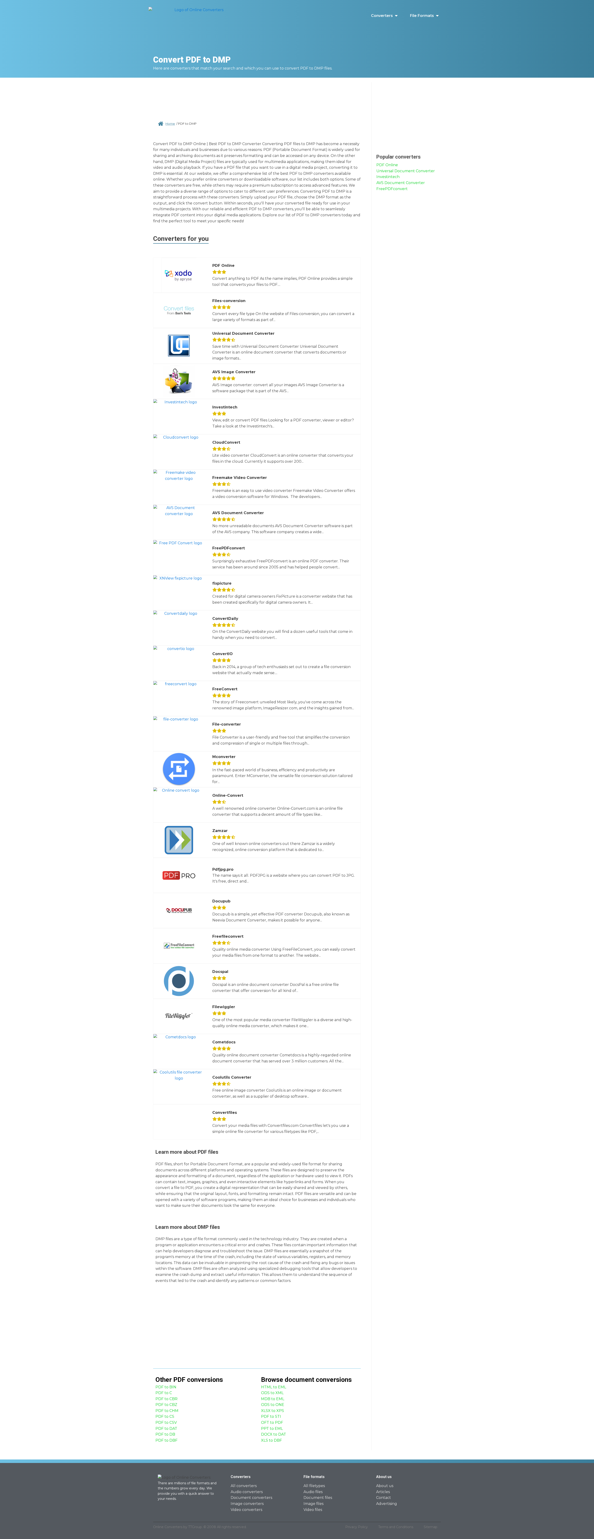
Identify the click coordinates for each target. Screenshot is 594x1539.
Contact (383, 1497)
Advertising (386, 1503)
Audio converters (247, 1492)
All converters (244, 1486)
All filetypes (314, 1486)
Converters (382, 15)
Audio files (313, 1492)
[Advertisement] (257, 97)
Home (170, 123)
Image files (313, 1503)
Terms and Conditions (395, 1527)
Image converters (247, 1503)
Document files (317, 1497)
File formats (422, 15)
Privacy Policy (356, 1527)
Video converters (246, 1509)
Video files (312, 1509)
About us (384, 1486)
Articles (383, 1492)
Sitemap (430, 1527)
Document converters (251, 1497)
